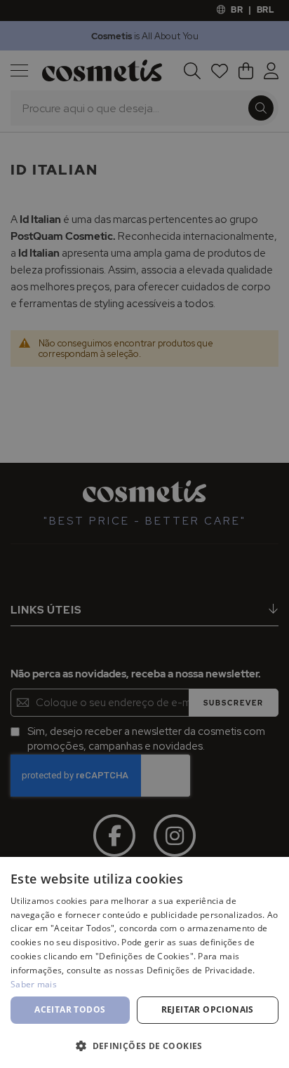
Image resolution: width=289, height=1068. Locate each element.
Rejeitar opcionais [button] (207, 1009)
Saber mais (34, 984)
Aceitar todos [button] (69, 1009)
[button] (144, 1045)
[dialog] (144, 534)
